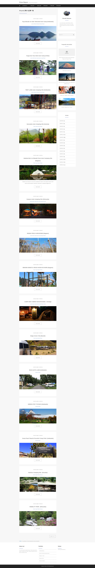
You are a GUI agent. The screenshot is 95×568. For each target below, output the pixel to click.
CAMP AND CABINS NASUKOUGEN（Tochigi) (37, 301)
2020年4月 (62, 126)
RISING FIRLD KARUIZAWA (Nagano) (38, 233)
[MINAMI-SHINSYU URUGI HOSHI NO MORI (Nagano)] (37, 279)
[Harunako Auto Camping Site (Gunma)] (37, 136)
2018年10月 (62, 164)
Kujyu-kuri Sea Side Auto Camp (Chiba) (37, 55)
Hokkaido (35, 92)
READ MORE (38, 43)
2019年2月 (62, 153)
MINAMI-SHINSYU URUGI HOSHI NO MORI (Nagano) (38, 267)
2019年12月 (62, 134)
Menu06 (59, 5)
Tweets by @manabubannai (61, 549)
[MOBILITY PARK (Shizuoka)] (37, 518)
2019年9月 (62, 137)
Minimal (45, 566)
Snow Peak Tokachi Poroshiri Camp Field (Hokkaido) (37, 438)
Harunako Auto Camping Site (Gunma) (38, 124)
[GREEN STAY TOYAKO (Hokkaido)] (37, 416)
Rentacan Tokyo (41, 558)
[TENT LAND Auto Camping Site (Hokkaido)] (37, 101)
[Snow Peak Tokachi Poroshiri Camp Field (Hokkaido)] (37, 450)
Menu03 (39, 5)
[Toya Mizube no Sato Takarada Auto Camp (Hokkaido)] (37, 33)
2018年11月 (62, 162)
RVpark (43, 92)
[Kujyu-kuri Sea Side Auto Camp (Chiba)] (37, 67)
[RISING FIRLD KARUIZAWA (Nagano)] (37, 245)
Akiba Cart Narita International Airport (44, 553)
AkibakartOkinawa (41, 550)
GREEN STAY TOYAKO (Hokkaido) (38, 404)
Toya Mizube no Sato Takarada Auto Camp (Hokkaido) (38, 21)
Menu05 (52, 5)
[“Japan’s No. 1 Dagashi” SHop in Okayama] (67, 90)
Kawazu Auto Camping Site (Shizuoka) (38, 199)
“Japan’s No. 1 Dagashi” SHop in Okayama (67, 95)
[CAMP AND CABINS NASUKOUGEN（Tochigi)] (37, 313)
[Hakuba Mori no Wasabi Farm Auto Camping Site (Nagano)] (37, 172)
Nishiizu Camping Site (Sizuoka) (37, 472)
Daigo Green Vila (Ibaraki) (37, 336)
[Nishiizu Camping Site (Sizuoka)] (37, 484)
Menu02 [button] (32, 5)
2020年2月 (62, 129)
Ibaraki (39, 338)
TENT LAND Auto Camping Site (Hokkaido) (37, 90)
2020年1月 (62, 131)
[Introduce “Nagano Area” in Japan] (67, 101)
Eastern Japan (35, 126)
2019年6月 (62, 142)
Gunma (39, 126)
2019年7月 (62, 140)
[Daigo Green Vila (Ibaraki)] (37, 347)
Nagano (42, 235)
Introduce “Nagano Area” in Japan (66, 107)
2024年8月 (62, 120)
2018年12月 (62, 159)
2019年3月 (62, 151)
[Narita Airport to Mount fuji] (67, 65)
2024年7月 (62, 123)
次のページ (52, 536)
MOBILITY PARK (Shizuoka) (38, 506)
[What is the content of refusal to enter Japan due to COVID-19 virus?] (67, 77)
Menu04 (45, 5)
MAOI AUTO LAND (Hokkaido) (38, 370)
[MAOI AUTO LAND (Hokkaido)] (37, 382)
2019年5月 (62, 145)
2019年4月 (62, 148)
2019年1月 (62, 156)
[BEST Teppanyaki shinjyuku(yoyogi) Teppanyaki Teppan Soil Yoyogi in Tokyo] (67, 52)
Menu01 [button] (25, 5)
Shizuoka (44, 201)
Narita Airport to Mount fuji (67, 70)
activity (32, 92)
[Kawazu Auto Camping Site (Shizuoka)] (37, 211)
